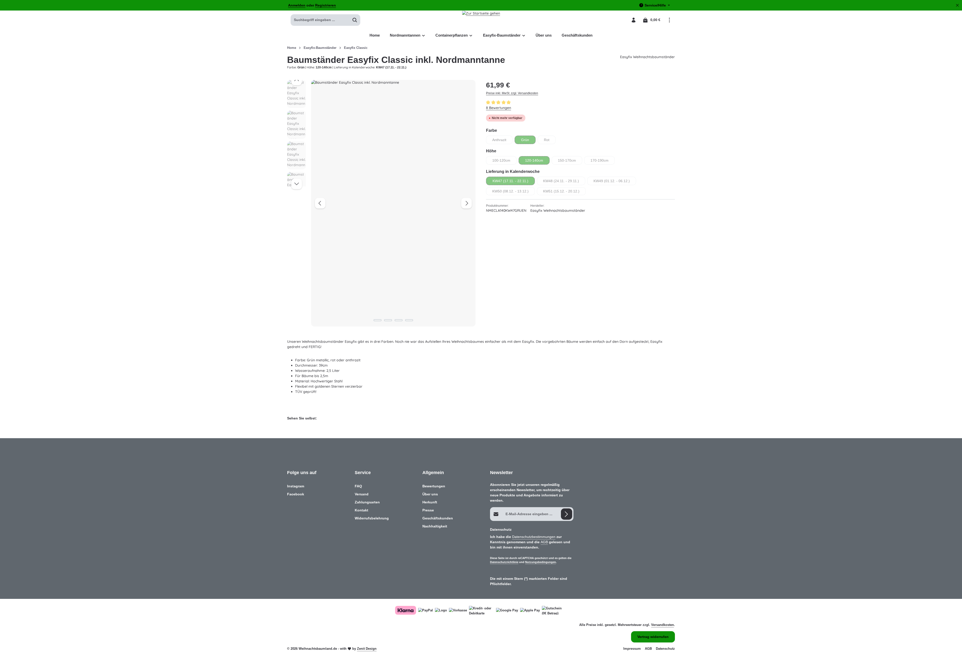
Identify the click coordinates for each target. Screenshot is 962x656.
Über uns (430, 494)
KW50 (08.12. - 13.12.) (513, 192)
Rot (550, 141)
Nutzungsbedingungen (540, 562)
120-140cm (537, 161)
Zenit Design (367, 648)
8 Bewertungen (498, 107)
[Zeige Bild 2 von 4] (388, 320)
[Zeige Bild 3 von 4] (399, 320)
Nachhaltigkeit (434, 526)
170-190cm (602, 161)
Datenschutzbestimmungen (533, 537)
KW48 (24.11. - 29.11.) (564, 182)
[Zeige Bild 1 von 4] (378, 320)
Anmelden (296, 5)
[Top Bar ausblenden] (957, 5)
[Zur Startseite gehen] (481, 20)
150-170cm (570, 161)
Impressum (632, 648)
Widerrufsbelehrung (372, 518)
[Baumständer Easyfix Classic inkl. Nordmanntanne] (393, 203)
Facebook (295, 494)
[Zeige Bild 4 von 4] (409, 320)
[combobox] (320, 20)
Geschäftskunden (437, 518)
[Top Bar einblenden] (669, 20)
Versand (362, 494)
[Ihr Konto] (633, 20)
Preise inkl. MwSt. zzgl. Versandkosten (512, 93)
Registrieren (325, 5)
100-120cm (504, 161)
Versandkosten (662, 625)
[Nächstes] (466, 203)
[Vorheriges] (320, 203)
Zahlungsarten (367, 502)
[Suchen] (354, 20)
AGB (544, 542)
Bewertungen (433, 486)
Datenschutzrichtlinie (504, 562)
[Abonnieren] (566, 514)
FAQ (358, 486)
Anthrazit (502, 141)
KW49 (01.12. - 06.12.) (614, 182)
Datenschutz (665, 648)
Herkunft (429, 502)
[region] (381, 203)
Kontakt (361, 510)
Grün (528, 141)
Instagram (295, 486)
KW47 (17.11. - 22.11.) (514, 182)
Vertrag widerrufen (653, 637)
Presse (428, 510)
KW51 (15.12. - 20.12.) (564, 192)
